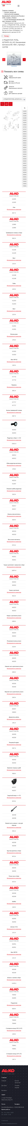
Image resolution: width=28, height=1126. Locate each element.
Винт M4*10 (14, 359)
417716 (24, 127)
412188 (24, 118)
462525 (24, 152)
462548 (24, 172)
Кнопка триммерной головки (14, 410)
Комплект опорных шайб (14, 768)
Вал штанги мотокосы (14, 539)
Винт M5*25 (14, 952)
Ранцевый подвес (14, 742)
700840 (24, 183)
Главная (3, 1080)
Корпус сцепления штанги (14, 615)
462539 (24, 167)
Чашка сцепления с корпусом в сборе (14, 565)
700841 (24, 186)
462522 (24, 145)
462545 (24, 170)
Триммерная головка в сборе (14, 232)
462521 (24, 142)
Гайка (14, 283)
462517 (24, 138)
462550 (24, 174)
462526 (24, 154)
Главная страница (8, 10)
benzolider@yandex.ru (7, 1107)
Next (24, 59)
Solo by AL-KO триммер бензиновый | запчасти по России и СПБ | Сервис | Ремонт (13, 15)
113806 (24, 113)
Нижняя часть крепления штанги (14, 666)
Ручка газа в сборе (14, 876)
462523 (24, 147)
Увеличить (14, 66)
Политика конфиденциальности (9, 1123)
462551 (24, 176)
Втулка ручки (14, 334)
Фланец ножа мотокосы (14, 514)
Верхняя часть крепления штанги (14, 691)
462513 (24, 133)
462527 (24, 156)
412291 (24, 122)
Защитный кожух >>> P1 (14, 795)
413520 (24, 124)
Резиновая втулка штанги (14, 641)
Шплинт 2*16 (14, 927)
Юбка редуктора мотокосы (14, 463)
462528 (24, 158)
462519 (24, 140)
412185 (24, 115)
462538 (24, 165)
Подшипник (14, 1003)
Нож (14, 207)
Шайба (14, 901)
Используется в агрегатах (14, 209)
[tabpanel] (14, 59)
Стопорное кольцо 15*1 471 (14, 1053)
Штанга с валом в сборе (14, 977)
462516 (24, 136)
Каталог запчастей (10, 12)
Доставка (4, 1085)
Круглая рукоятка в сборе (14, 850)
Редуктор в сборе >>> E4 (14, 438)
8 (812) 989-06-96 (19, 1107)
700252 (24, 181)
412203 (24, 120)
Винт (14, 258)
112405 (24, 111)
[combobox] (14, 99)
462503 (24, 131)
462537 (24, 163)
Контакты (4, 1090)
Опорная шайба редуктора (14, 488)
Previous (3, 59)
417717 (24, 129)
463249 (24, 179)
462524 (24, 149)
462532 (24, 161)
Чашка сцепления (14, 590)
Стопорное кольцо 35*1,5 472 (14, 1028)
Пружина (14, 385)
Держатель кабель (14, 717)
